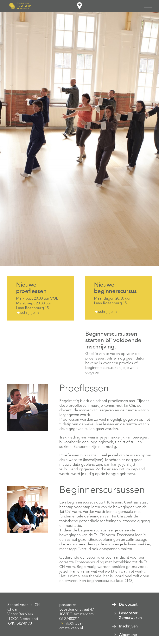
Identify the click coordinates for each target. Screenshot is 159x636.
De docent (128, 604)
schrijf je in (29, 312)
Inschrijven (128, 626)
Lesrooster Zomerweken (130, 615)
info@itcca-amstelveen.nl (71, 625)
